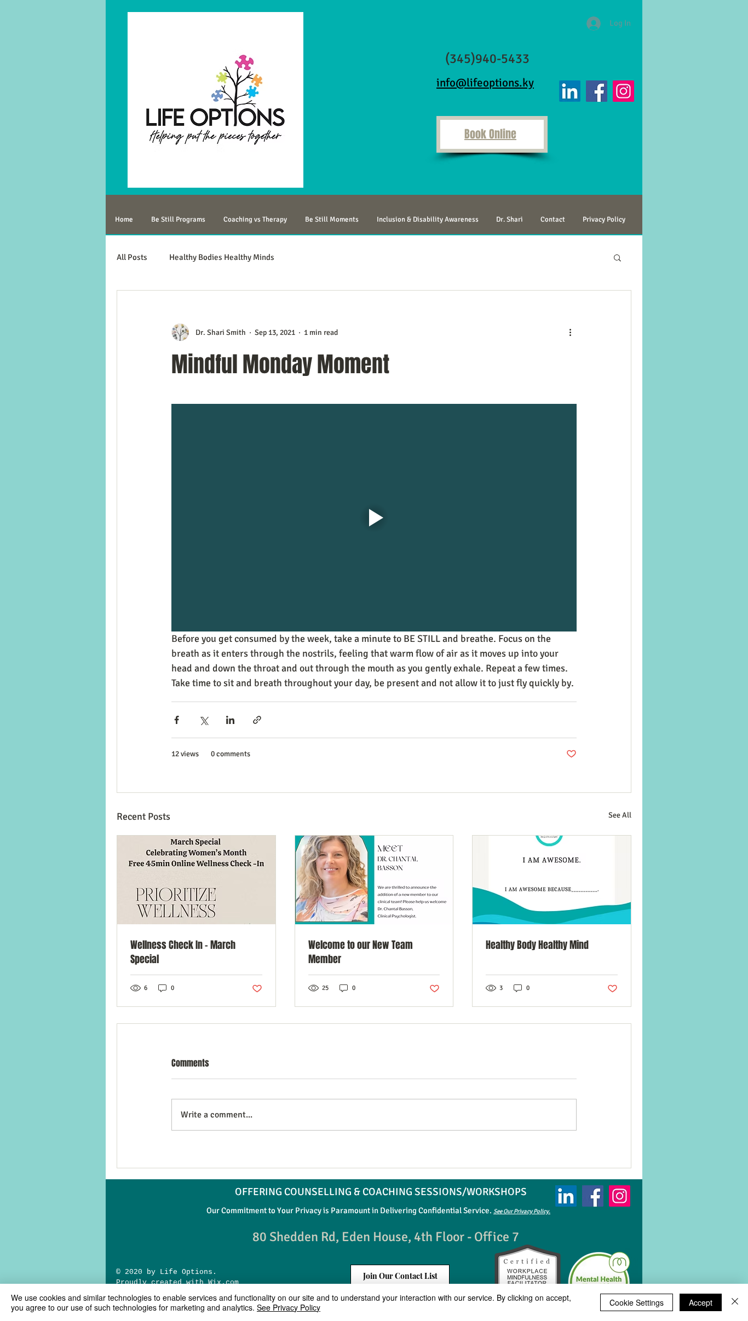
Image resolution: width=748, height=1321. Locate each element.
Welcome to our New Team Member (360, 952)
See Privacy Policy (288, 1307)
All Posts (132, 257)
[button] (617, 257)
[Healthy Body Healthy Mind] (552, 880)
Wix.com (221, 1282)
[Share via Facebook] (176, 720)
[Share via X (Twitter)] (203, 720)
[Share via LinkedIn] (230, 720)
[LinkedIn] (569, 91)
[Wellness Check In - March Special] (196, 880)
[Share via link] (257, 720)
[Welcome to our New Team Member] (374, 880)
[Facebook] (596, 91)
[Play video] (374, 517)
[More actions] (570, 332)
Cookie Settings (636, 1302)
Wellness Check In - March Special (182, 952)
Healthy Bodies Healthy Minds (221, 257)
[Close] (734, 1302)
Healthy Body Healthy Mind (537, 945)
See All (619, 815)
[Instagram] (623, 91)
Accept (700, 1302)
